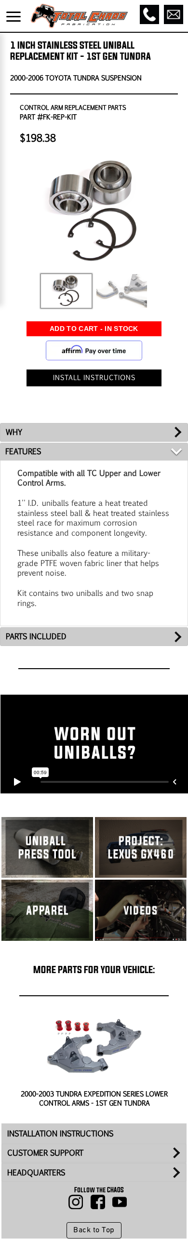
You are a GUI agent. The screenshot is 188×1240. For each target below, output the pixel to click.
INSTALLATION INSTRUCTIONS (60, 1133)
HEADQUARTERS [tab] (36, 1172)
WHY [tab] (14, 432)
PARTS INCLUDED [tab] (36, 636)
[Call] (149, 14)
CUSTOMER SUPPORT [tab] (45, 1153)
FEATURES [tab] (23, 451)
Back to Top (93, 1230)
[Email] (173, 14)
